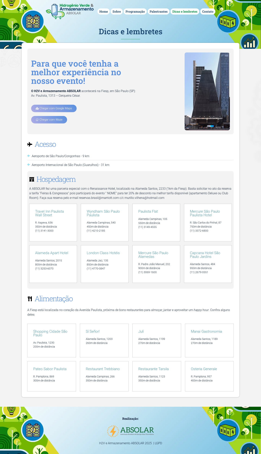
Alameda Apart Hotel (51, 253)
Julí (141, 331)
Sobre (117, 11)
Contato (207, 11)
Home (103, 11)
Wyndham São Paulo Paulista (103, 213)
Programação (135, 11)
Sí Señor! (93, 331)
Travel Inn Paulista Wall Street (49, 213)
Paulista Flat (148, 211)
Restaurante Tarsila (153, 369)
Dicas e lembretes (184, 11)
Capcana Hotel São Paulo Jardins (205, 255)
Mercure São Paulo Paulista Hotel (205, 213)
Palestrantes (159, 11)
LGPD (158, 443)
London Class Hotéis (103, 253)
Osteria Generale (204, 369)
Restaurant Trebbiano (103, 369)
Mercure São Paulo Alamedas (153, 255)
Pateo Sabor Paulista (49, 369)
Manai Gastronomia (206, 331)
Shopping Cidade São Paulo (50, 333)
